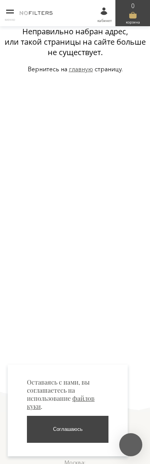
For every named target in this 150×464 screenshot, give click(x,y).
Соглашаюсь (68, 429)
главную (81, 69)
